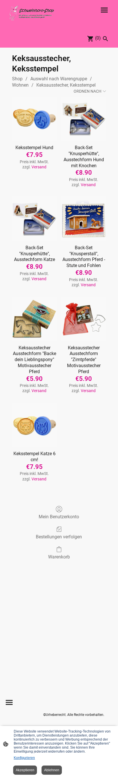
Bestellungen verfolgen (59, 537)
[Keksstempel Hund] (34, 119)
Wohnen (20, 85)
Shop (17, 78)
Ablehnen (51, 770)
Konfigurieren (24, 758)
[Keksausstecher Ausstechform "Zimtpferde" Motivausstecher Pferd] (83, 319)
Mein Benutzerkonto (59, 516)
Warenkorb (59, 557)
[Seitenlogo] (31, 13)
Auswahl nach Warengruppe (58, 78)
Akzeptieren (25, 770)
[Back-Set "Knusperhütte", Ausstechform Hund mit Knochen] (83, 119)
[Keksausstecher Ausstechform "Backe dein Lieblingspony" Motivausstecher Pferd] (34, 319)
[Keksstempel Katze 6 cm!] (34, 425)
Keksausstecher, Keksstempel (66, 85)
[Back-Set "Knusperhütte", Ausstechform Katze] (34, 218)
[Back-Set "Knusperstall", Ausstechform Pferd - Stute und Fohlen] (83, 218)
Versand (39, 167)
